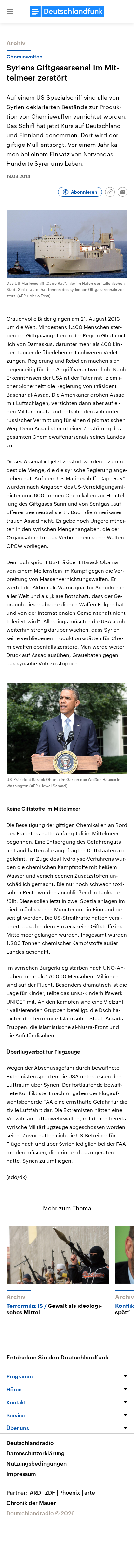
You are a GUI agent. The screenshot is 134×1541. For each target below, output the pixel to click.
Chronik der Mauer (31, 1502)
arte (91, 1492)
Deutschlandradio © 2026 (41, 1513)
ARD (37, 1492)
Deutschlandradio (30, 1442)
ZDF (51, 1492)
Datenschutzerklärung (36, 1453)
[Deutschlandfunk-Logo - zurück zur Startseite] (67, 11)
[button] (10, 11)
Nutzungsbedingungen (37, 1463)
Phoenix (71, 1492)
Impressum (21, 1474)
